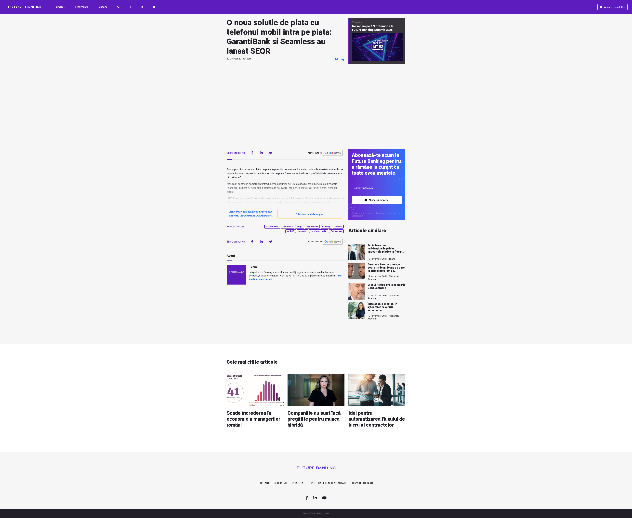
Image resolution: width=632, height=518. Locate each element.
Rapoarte (102, 7)
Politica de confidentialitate (328, 483)
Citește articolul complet (310, 214)
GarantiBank (272, 227)
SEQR (299, 227)
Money (339, 59)
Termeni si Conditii (362, 483)
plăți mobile (312, 227)
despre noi (281, 483)
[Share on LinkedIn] (261, 153)
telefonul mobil (319, 231)
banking (326, 227)
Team (253, 267)
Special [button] (60, 6)
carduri (338, 227)
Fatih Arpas (336, 231)
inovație (302, 231)
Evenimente (81, 7)
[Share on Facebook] (252, 153)
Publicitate (299, 483)
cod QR (290, 231)
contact (264, 483)
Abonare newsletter (614, 7)
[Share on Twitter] (270, 153)
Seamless (288, 227)
